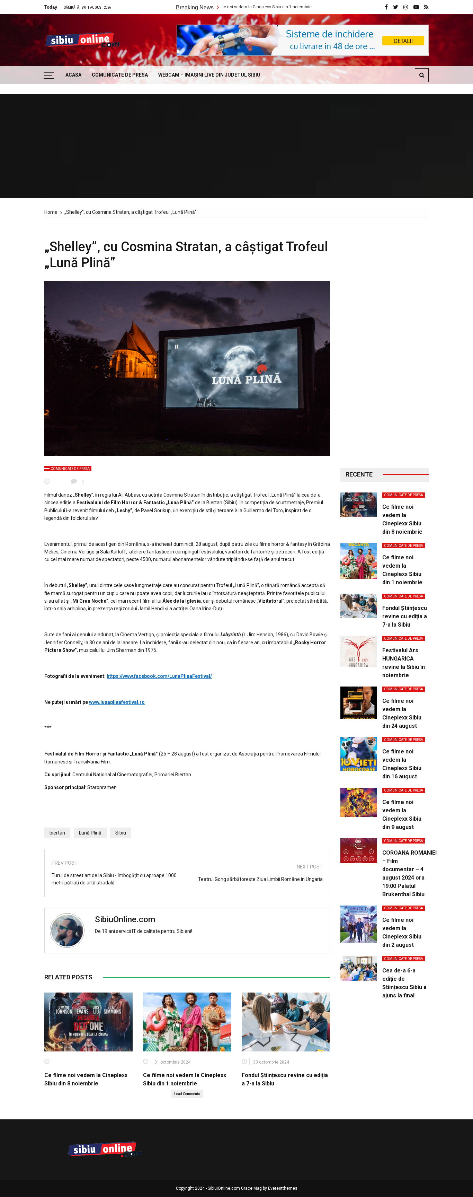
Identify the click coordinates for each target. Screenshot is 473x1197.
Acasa (73, 75)
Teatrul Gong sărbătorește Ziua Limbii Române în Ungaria (260, 879)
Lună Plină (90, 833)
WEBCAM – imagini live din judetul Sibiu (209, 75)
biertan (57, 833)
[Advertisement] (384, 343)
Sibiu (120, 833)
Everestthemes (282, 1188)
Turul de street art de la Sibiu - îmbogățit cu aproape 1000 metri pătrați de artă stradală (114, 879)
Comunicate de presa (120, 75)
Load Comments (187, 1094)
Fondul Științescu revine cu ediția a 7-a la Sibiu (404, 616)
